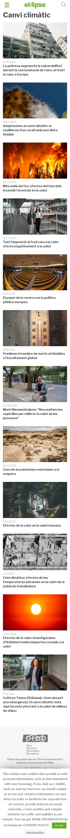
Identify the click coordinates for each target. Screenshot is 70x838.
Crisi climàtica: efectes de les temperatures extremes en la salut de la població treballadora (34, 582)
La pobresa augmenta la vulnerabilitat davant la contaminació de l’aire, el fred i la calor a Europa (34, 70)
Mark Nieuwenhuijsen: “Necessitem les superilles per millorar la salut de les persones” (33, 414)
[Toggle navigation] (7, 5)
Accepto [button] (59, 825)
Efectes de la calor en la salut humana (32, 525)
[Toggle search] (63, 5)
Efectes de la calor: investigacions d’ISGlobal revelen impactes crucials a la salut (33, 642)
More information (35, 832)
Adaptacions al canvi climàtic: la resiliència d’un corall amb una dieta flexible (30, 130)
